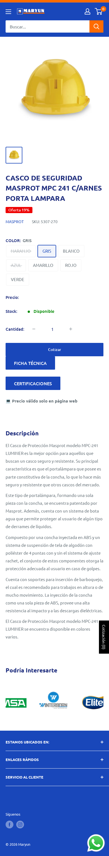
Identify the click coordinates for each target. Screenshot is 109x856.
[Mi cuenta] (87, 11)
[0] (98, 11)
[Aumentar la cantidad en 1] (71, 329)
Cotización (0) (103, 637)
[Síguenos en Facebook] (9, 824)
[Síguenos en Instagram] (20, 824)
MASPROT (15, 221)
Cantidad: (15, 329)
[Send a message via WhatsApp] (96, 843)
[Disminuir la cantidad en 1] (34, 329)
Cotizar (54, 349)
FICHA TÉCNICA (30, 363)
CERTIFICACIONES (33, 383)
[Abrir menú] (8, 11)
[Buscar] (96, 26)
